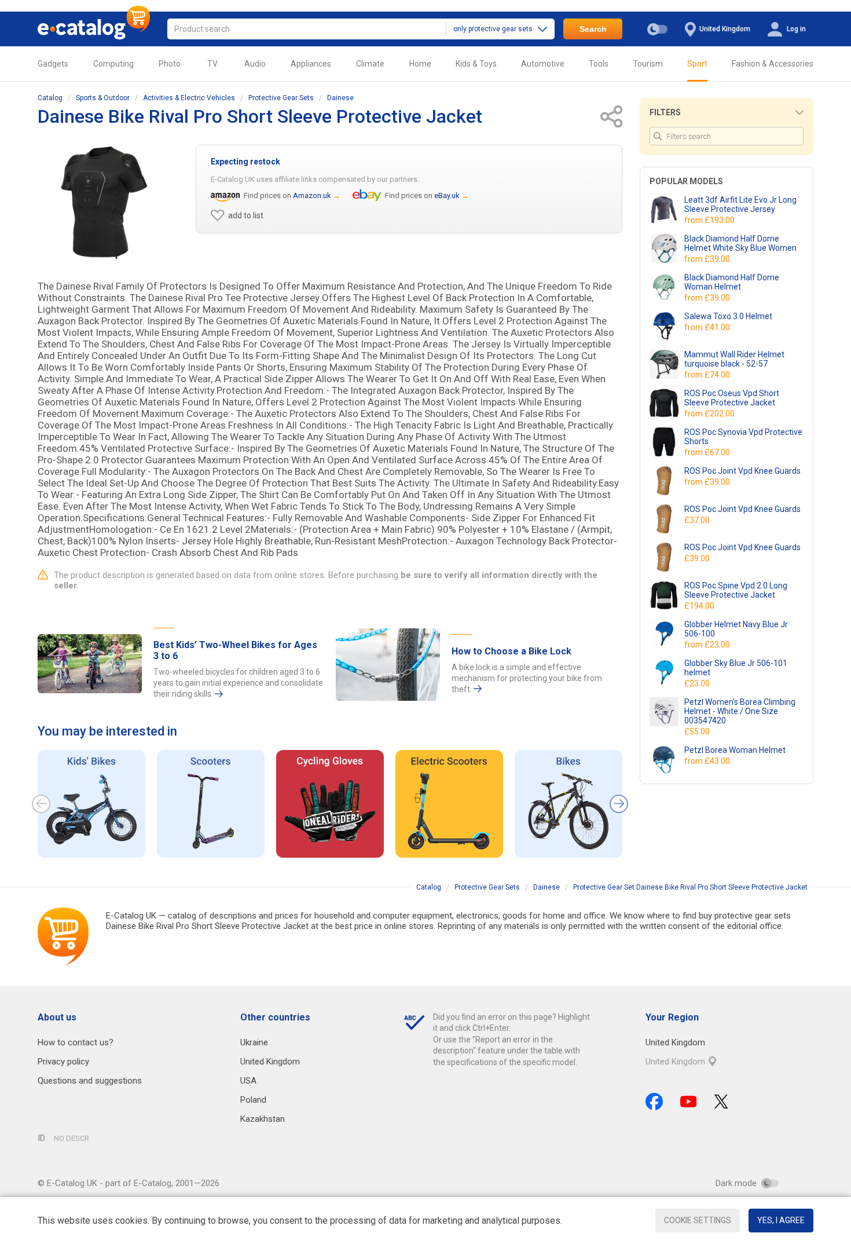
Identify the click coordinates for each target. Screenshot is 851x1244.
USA (248, 1080)
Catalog (50, 98)
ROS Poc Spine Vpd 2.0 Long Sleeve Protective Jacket (735, 590)
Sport (697, 63)
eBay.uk (447, 195)
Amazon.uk (312, 195)
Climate (370, 63)
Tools (598, 63)
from (710, 220)
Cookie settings (697, 1220)
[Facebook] (654, 1101)
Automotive (542, 63)
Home (420, 63)
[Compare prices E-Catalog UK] (94, 29)
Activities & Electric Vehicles (189, 98)
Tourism (648, 63)
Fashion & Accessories (772, 63)
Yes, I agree (781, 1220)
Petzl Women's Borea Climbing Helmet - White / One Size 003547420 (739, 711)
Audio (255, 63)
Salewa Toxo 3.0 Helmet (728, 316)
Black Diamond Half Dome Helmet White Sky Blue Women (740, 243)
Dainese (340, 98)
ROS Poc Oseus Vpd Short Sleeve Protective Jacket (731, 398)
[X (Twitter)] (721, 1101)
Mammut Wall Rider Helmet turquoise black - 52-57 (734, 359)
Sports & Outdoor (103, 98)
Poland (253, 1100)
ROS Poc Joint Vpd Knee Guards (742, 470)
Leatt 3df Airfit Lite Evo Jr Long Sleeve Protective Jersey (740, 204)
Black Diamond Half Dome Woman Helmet (731, 282)
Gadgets (53, 63)
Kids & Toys (476, 63)
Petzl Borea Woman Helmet (735, 750)
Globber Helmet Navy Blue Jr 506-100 (736, 629)
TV (212, 63)
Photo (170, 63)
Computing (113, 63)
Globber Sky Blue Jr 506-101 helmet (735, 667)
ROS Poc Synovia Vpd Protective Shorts (743, 436)
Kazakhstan (262, 1119)
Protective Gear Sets (281, 98)
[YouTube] (688, 1101)
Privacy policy (63, 1061)
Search (593, 29)
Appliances (311, 63)
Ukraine (254, 1042)
